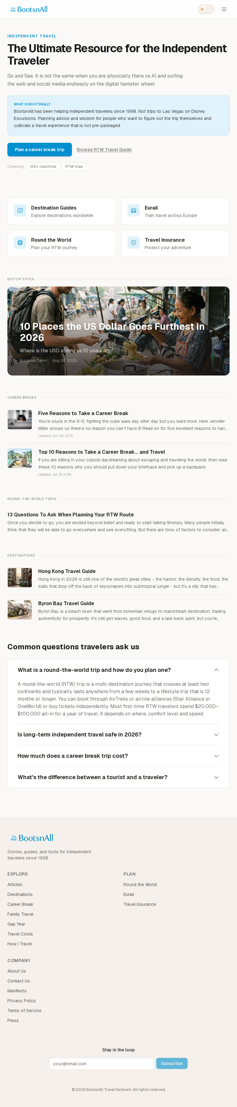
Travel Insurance (139, 904)
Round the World (140, 884)
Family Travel (20, 914)
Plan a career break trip (39, 149)
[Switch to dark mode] (206, 9)
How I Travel (19, 944)
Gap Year (16, 924)
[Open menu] (224, 9)
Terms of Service (24, 1010)
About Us (16, 971)
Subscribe (172, 1063)
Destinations (20, 894)
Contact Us (18, 981)
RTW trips (74, 166)
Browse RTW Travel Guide (104, 149)
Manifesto (17, 991)
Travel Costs (20, 934)
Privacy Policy (21, 1000)
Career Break (20, 904)
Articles (14, 884)
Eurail (128, 894)
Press (13, 1020)
